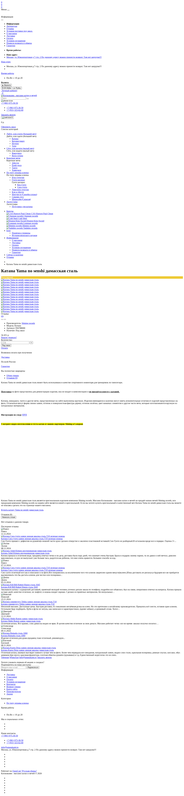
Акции (9, 694)
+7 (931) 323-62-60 (14, 110)
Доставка (10, 36)
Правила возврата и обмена (19, 43)
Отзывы (10, 28)
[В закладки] (2, 319)
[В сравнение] (5, 319)
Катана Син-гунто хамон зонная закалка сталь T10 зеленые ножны (32, 538)
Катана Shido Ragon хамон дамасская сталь (21, 621)
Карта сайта (11, 689)
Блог (8, 230)
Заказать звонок (8, 115)
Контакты (10, 684)
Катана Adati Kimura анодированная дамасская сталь (25, 553)
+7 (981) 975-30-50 (14, 108)
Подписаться (33, 667)
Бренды (9, 211)
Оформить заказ (8, 127)
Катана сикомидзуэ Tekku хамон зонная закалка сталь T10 (27, 604)
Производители (13, 691)
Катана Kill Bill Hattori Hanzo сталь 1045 (19, 587)
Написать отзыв (8, 517)
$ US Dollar (6, 88)
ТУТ (24, 415)
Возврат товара (13, 687)
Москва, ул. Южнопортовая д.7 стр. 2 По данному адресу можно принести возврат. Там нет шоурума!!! (54, 57)
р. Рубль (17, 88)
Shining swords (28, 323)
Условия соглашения (15, 41)
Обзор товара (12, 375)
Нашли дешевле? (9, 337)
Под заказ (6, 345)
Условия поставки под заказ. (19, 31)
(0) (2, 316)
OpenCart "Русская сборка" (24, 771)
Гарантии (10, 45)
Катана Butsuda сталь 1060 (13, 635)
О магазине (11, 33)
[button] (6, 62)
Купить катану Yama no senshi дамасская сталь (22, 510)
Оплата (9, 38)
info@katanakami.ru (9, 747)
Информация (12, 238)
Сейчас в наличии (14, 255)
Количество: (6, 340)
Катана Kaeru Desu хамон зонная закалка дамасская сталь (27, 650)
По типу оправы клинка (17, 703)
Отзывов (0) (12, 378)
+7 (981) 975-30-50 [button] (9, 736)
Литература (11, 26)
